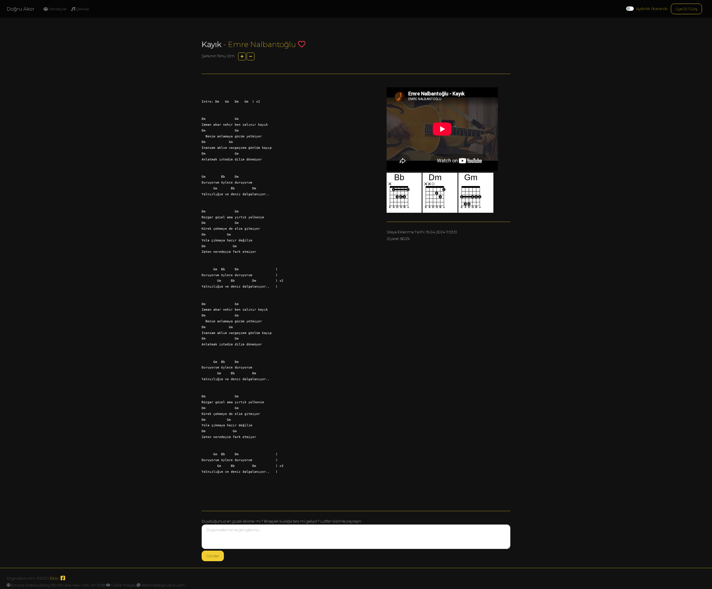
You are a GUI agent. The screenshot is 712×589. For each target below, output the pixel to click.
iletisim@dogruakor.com (163, 585)
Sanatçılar (57, 9)
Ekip (54, 578)
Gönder (212, 556)
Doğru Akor (20, 9)
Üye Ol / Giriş (686, 9)
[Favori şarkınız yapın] (301, 44)
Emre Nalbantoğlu (262, 44)
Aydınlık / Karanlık (652, 8)
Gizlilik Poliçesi (123, 585)
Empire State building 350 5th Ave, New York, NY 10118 (58, 585)
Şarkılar (82, 9)
